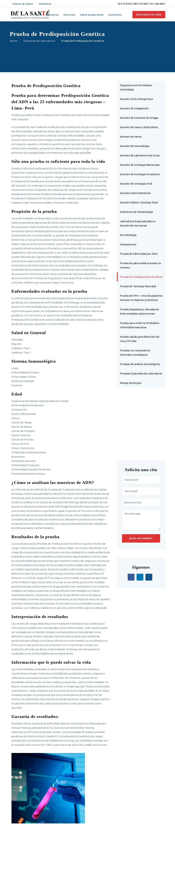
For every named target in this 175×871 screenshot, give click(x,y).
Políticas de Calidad (22, 4)
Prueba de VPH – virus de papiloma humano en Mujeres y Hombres (141, 297)
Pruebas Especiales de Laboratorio (141, 373)
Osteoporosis (128, 244)
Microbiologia (128, 234)
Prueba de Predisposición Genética (141, 276)
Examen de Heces (131, 136)
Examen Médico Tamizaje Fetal (139, 202)
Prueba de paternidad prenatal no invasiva (140, 265)
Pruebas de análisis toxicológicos (140, 364)
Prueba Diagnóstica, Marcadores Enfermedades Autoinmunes (139, 311)
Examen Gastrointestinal (135, 193)
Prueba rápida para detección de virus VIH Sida (139, 338)
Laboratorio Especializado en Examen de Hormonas (138, 223)
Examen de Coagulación (134, 108)
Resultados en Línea (148, 15)
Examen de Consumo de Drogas (139, 117)
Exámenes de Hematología (136, 211)
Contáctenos (44, 4)
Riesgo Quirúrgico (131, 382)
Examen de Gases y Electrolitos (139, 127)
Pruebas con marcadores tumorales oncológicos (135, 352)
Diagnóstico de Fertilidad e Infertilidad (136, 87)
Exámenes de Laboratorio (39, 40)
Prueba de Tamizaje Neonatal (138, 286)
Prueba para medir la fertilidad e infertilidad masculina (139, 325)
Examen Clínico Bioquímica (136, 99)
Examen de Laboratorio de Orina (140, 155)
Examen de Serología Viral (136, 183)
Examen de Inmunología (134, 146)
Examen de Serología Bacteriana (140, 164)
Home (13, 40)
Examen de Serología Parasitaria (140, 174)
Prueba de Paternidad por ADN (138, 253)
